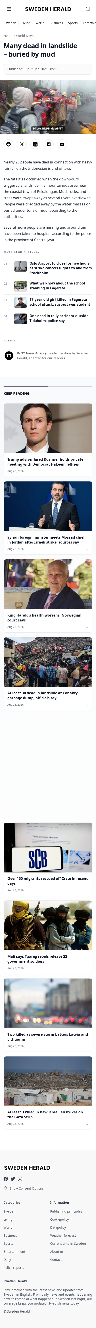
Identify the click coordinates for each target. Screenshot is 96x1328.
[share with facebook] (49, 144)
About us (57, 1251)
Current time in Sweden (68, 1243)
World (39, 23)
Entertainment (14, 1251)
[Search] (87, 8)
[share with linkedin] (35, 144)
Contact (56, 1259)
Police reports (14, 1267)
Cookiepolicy (59, 1219)
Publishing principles (66, 1211)
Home (8, 35)
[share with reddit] (8, 144)
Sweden (10, 23)
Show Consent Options (27, 1188)
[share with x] (22, 144)
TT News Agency (34, 353)
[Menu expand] (9, 9)
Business (56, 23)
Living (25, 23)
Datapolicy (58, 1227)
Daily (7, 1259)
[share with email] (62, 144)
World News (25, 35)
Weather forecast (63, 1235)
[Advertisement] (48, 770)
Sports (73, 23)
